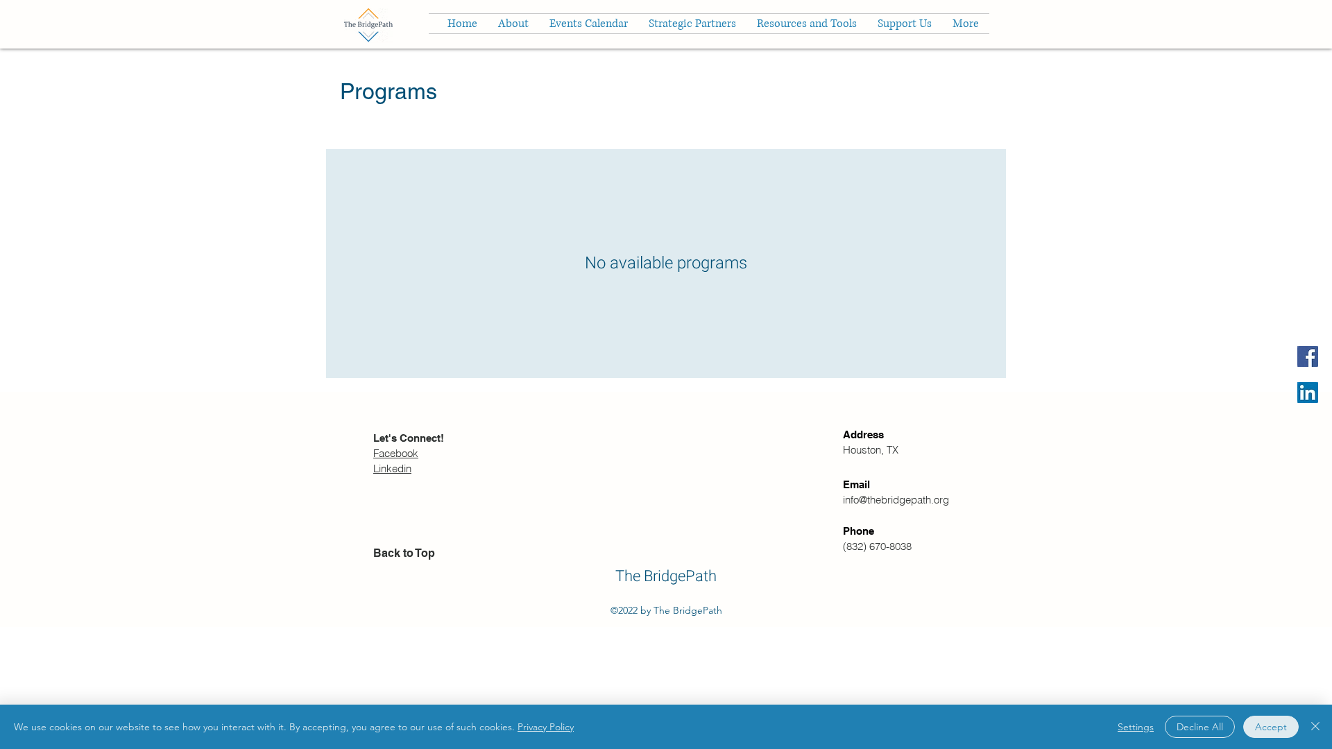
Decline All (1200, 727)
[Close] (1315, 727)
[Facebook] (1307, 356)
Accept (1271, 727)
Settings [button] (1136, 727)
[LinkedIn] (1307, 392)
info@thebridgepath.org (896, 499)
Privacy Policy (546, 727)
